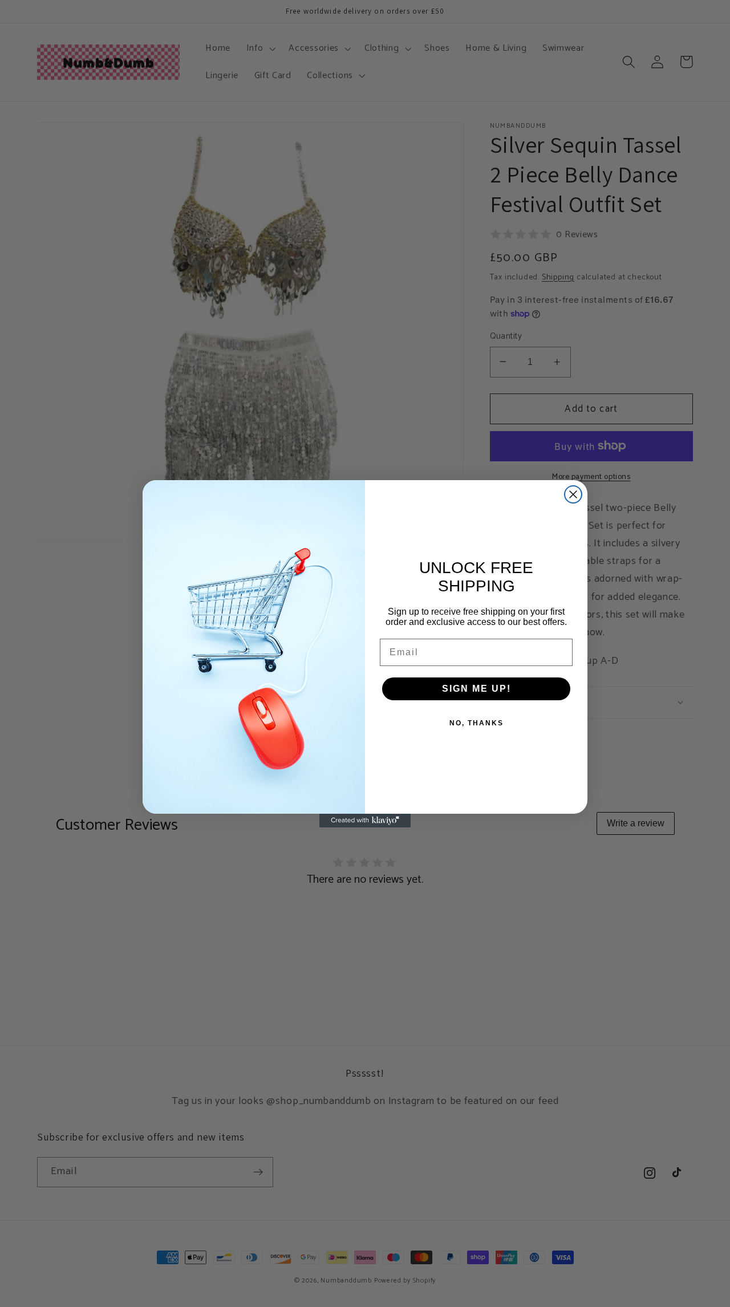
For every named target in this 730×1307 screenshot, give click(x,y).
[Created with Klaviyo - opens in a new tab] (365, 820)
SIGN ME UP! (476, 688)
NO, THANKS (476, 723)
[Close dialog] (573, 494)
